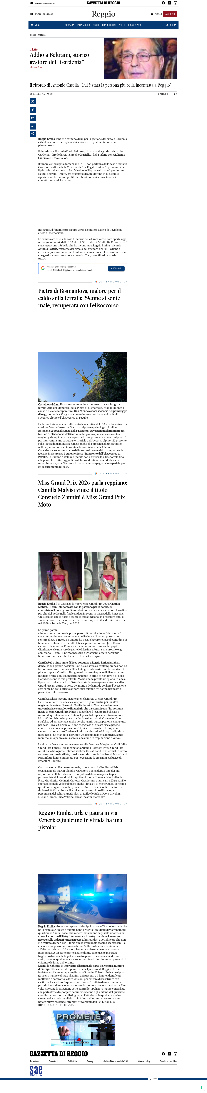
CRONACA (69, 25)
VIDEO (122, 25)
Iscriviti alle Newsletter (45, 4)
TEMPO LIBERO (109, 25)
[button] (82, 1028)
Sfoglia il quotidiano (44, 14)
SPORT (96, 25)
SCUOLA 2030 (134, 25)
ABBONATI (170, 14)
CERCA (173, 25)
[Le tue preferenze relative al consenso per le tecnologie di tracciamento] (202, 1088)
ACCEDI (158, 14)
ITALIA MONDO (83, 25)
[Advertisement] (61, 117)
